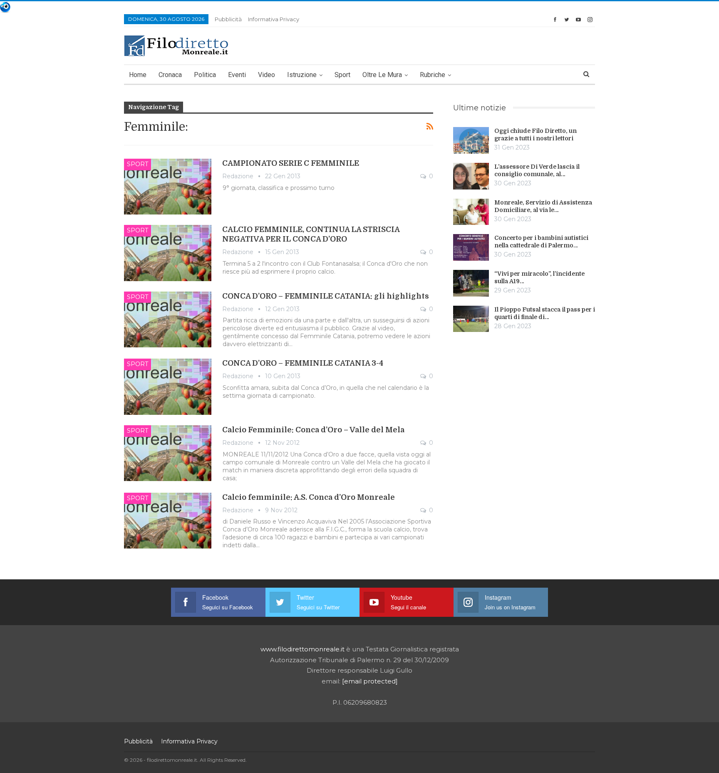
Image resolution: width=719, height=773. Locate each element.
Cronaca (170, 75)
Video (266, 75)
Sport (342, 75)
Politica (205, 75)
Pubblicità (228, 19)
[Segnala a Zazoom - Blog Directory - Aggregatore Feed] (5, 6)
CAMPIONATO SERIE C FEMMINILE (290, 163)
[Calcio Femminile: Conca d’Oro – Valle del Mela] (167, 453)
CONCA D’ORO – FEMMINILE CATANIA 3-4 (302, 363)
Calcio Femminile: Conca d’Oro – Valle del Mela (313, 430)
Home (137, 75)
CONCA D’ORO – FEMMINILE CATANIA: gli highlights (325, 296)
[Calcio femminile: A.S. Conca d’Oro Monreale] (167, 521)
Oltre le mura (382, 75)
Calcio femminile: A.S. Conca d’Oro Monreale (308, 497)
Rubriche (432, 75)
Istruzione (302, 75)
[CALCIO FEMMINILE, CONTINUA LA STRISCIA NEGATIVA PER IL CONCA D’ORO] (167, 253)
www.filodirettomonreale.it (302, 649)
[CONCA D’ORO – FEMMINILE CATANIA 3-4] (167, 386)
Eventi (237, 75)
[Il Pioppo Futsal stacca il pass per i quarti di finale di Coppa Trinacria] (471, 319)
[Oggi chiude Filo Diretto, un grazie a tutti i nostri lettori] (471, 140)
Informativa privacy (273, 19)
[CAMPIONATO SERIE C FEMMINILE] (167, 186)
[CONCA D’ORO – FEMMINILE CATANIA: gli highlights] (167, 319)
